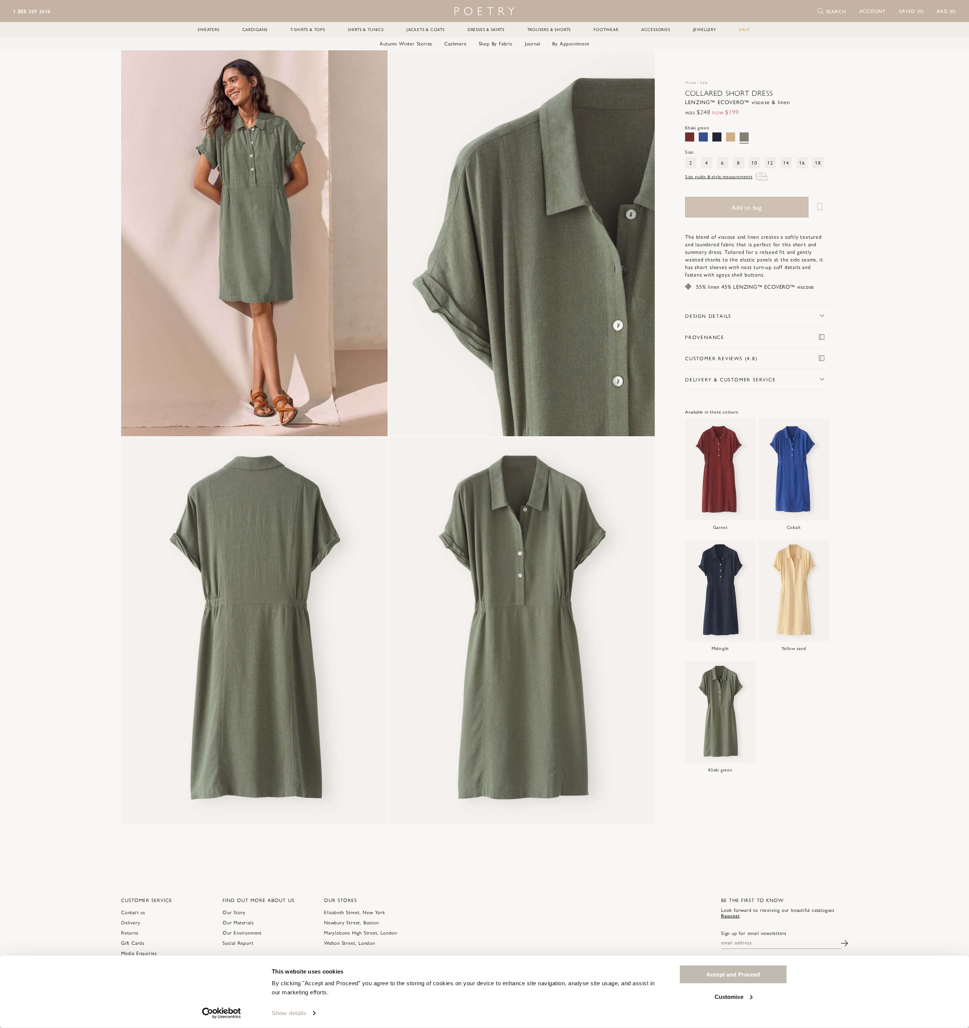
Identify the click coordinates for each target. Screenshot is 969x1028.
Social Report (238, 942)
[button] (872, 11)
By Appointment (570, 43)
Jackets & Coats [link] (426, 29)
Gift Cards (133, 942)
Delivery (130, 922)
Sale (704, 82)
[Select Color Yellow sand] (730, 137)
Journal (533, 43)
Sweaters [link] (208, 29)
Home (690, 82)
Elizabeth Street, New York (354, 912)
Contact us (133, 912)
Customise (729, 996)
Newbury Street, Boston (351, 922)
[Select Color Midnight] (716, 137)
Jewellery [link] (704, 29)
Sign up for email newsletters (754, 933)
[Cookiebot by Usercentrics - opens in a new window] (222, 1013)
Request (730, 915)
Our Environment (242, 932)
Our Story (234, 912)
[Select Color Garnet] (689, 137)
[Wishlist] (819, 207)
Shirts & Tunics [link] (366, 29)
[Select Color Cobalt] (703, 137)
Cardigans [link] (255, 29)
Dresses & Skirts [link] (486, 29)
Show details (289, 1013)
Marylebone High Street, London (360, 932)
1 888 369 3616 (32, 11)
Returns (130, 932)
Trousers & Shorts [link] (549, 29)
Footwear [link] (606, 29)
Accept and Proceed (733, 974)
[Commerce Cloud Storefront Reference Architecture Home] (484, 11)
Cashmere (455, 43)
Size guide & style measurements (718, 176)
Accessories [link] (655, 29)
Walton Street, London (349, 942)
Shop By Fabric (496, 43)
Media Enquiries (139, 952)
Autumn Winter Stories (406, 43)
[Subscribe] (844, 942)
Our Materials (238, 922)
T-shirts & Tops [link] (307, 29)
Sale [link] (744, 29)
